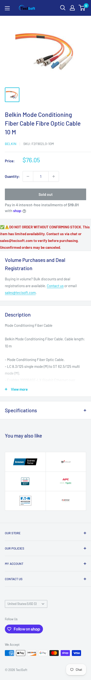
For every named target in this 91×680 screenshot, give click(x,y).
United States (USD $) (22, 604)
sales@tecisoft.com (20, 292)
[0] (82, 8)
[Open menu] (7, 8)
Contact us (55, 286)
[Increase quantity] (54, 176)
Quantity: (12, 176)
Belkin (10, 144)
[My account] (72, 7)
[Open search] (63, 7)
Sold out (46, 194)
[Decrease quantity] (28, 176)
